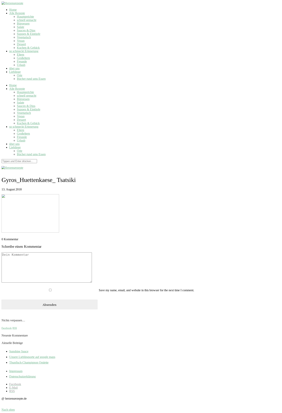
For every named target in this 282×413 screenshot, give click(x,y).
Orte (19, 75)
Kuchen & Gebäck (28, 47)
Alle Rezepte (17, 13)
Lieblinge (15, 71)
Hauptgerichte (25, 16)
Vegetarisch (24, 37)
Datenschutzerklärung (22, 376)
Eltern (20, 54)
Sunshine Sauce (18, 351)
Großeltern (23, 58)
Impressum (15, 371)
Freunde (22, 61)
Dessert (21, 44)
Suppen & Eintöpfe (28, 33)
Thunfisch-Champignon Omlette (29, 362)
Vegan (21, 40)
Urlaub (21, 65)
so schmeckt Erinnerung (23, 51)
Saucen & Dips (26, 30)
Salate (20, 27)
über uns (14, 68)
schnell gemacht (26, 20)
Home (13, 9)
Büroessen (23, 23)
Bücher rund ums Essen (31, 78)
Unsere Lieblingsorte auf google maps (32, 357)
